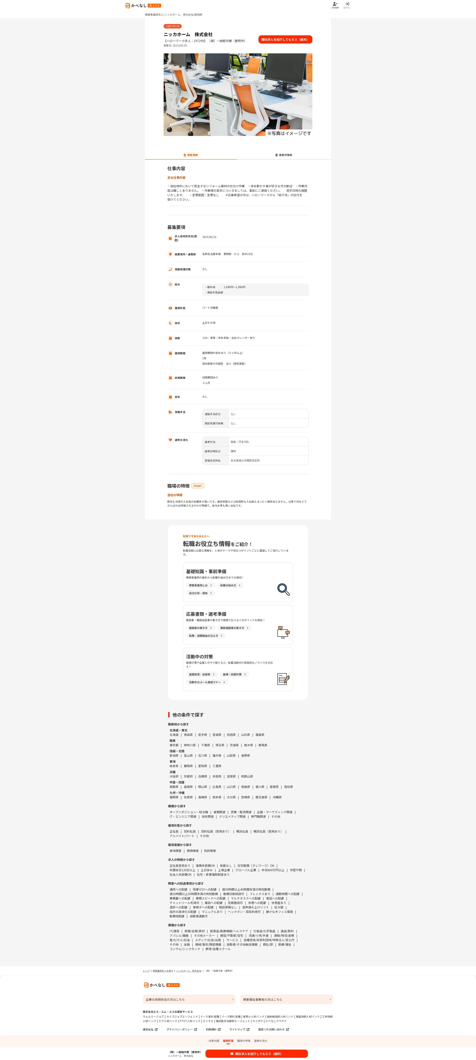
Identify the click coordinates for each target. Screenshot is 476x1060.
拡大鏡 (278, 907)
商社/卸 (268, 944)
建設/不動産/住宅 (231, 935)
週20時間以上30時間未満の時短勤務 (194, 894)
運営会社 (148, 1029)
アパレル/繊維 (179, 935)
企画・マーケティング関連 (274, 812)
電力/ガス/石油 (180, 940)
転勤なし (226, 865)
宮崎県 (245, 797)
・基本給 (210, 287)
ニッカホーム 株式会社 (188, 970)
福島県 (259, 734)
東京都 (174, 745)
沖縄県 (277, 797)
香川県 (259, 786)
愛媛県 (274, 786)
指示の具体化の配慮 (183, 911)
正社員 (174, 831)
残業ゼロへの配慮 (205, 889)
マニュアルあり (212, 911)
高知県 (288, 786)
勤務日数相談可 (233, 894)
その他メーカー (204, 935)
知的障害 (210, 850)
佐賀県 (188, 797)
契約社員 (190, 831)
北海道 (174, 734)
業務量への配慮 (180, 898)
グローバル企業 (245, 870)
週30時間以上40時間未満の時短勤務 (246, 889)
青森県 (188, 734)
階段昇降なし (228, 907)
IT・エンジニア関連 (183, 816)
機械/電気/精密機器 (208, 944)
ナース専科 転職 (231, 1016)
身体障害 (175, 850)
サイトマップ (237, 1029)
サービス (232, 940)
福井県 (217, 755)
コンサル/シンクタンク (185, 949)
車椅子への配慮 (203, 907)
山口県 (231, 786)
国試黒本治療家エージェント (233, 1021)
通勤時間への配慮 (288, 894)
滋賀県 (231, 776)
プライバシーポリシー (179, 1029)
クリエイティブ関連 (232, 816)
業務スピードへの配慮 (211, 898)
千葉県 (205, 745)
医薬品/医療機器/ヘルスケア (229, 931)
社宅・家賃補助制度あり (213, 874)
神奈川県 (190, 745)
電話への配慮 (275, 898)
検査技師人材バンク (308, 1016)
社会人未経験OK (181, 874)
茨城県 (234, 745)
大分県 (231, 797)
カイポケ (258, 1021)
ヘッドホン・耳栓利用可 (244, 911)
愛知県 (202, 766)
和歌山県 (247, 776)
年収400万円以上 (273, 870)
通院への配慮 (178, 889)
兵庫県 (202, 776)
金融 (187, 944)
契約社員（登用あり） (216, 831)
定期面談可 (235, 902)
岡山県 (202, 786)
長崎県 (202, 797)
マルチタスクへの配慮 (246, 898)
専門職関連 (258, 816)
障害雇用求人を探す (163, 970)
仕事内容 (214, 1041)
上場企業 (224, 870)
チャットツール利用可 (184, 902)
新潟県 (174, 755)
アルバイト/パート (182, 835)
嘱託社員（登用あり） (268, 831)
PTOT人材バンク (190, 1021)
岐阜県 (174, 766)
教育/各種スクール (218, 949)
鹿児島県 (261, 797)
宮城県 (217, 734)
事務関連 (219, 812)
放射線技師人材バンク (280, 1016)
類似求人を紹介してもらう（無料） (285, 39)
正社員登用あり (180, 865)
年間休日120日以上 (182, 870)
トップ (146, 970)
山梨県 (231, 755)
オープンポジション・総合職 (189, 812)
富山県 (188, 755)
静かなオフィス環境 (279, 911)
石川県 (202, 755)
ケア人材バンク (168, 1021)
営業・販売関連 (241, 812)
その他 (275, 816)
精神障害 (193, 850)
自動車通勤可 (199, 916)
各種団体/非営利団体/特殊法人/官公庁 (269, 940)
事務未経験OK (205, 865)
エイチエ (208, 1021)
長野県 (245, 755)
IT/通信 (174, 931)
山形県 (245, 734)
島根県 (188, 786)
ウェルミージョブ (153, 1016)
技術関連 (208, 816)
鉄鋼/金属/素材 (195, 931)
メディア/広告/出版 (208, 940)
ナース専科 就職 (209, 1016)
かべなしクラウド (276, 1021)
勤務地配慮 (177, 916)
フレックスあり (260, 894)
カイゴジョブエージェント (182, 1016)
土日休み (207, 870)
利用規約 (211, 1029)
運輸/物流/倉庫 (284, 935)
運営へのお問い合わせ (271, 1029)
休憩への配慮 (257, 902)
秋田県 (231, 734)
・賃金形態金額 (214, 292)
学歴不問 (296, 870)
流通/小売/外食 (259, 935)
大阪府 (174, 776)
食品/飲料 (287, 931)
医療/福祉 (284, 944)
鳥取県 (174, 786)
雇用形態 (228, 1041)
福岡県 (174, 797)
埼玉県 (220, 745)
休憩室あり (278, 902)
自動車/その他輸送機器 (242, 944)
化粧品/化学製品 (264, 931)
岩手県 (202, 734)
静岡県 (188, 766)
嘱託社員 (242, 831)
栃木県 (248, 745)
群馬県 (262, 745)
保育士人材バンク (253, 1016)
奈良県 (217, 776)
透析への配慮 (178, 907)
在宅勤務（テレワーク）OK (255, 865)
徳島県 (245, 786)
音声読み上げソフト (255, 907)
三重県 (217, 766)
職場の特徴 (243, 1041)
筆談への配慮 (214, 902)
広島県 (217, 786)
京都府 (188, 776)
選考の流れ (260, 1041)
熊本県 (217, 797)
